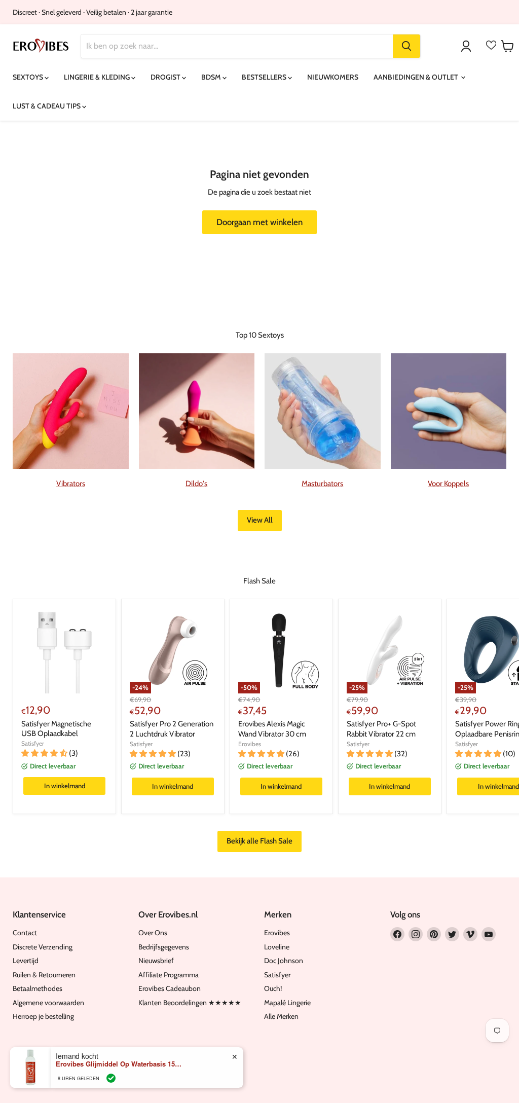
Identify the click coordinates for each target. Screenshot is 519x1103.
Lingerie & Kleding (97, 77)
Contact (25, 932)
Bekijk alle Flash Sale (259, 840)
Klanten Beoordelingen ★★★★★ (189, 1002)
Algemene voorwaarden (48, 1002)
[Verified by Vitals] (111, 1078)
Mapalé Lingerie (287, 1002)
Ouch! (273, 988)
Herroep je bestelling (43, 1016)
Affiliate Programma (168, 974)
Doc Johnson (283, 960)
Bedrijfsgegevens (163, 946)
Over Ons (152, 932)
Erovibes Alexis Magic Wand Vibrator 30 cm (272, 729)
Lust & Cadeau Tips (47, 106)
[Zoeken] (406, 46)
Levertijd (26, 960)
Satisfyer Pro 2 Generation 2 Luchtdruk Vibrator (171, 729)
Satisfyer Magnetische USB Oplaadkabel (56, 729)
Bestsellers (265, 77)
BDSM (212, 77)
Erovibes (249, 744)
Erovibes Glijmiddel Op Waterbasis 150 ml (119, 1064)
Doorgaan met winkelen (259, 222)
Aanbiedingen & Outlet (417, 77)
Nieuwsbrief (156, 960)
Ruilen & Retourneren (44, 974)
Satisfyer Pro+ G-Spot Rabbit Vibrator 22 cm (381, 729)
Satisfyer (32, 743)
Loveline (276, 946)
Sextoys (29, 77)
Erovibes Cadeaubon (169, 988)
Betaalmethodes (37, 988)
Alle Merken (281, 1016)
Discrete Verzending (42, 946)
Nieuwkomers (332, 77)
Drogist (166, 77)
